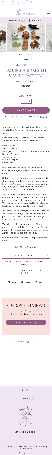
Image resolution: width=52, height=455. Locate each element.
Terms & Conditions (37, 446)
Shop (25, 390)
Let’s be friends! (25, 432)
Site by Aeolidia (26, 453)
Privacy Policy (26, 448)
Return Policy (25, 255)
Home (25, 59)
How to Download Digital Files (25, 271)
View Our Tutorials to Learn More (25, 263)
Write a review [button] (26, 322)
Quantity (26, 96)
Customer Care (25, 399)
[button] (20, 81)
